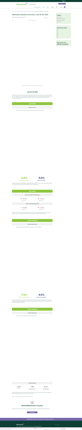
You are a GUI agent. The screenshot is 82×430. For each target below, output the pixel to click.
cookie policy (35, 428)
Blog (56, 7)
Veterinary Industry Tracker (16, 98)
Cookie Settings (62, 428)
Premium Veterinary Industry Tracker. (27, 393)
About (44, 7)
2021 (57, 37)
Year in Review (59, 21)
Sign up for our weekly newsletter (62, 43)
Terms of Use (32, 426)
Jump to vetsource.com (38, 426)
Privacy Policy (28, 426)
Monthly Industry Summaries (61, 18)
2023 (57, 34)
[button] (62, 3)
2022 (57, 35)
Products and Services (37, 7)
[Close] (81, 429)
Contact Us (61, 7)
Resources (52, 7)
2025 (57, 31)
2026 (57, 29)
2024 (57, 32)
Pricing (48, 7)
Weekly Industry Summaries (21, 17)
